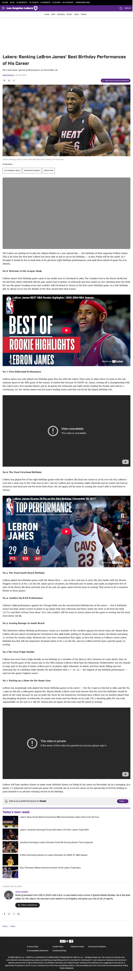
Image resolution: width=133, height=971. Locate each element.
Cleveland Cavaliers (32, 171)
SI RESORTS (46, 3)
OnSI (53, 15)
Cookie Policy (57, 947)
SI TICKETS (34, 3)
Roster (69, 15)
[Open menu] (3, 8)
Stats (76, 15)
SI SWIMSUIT (21, 3)
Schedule (61, 15)
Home (46, 15)
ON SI (12, 3)
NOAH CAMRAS (21, 892)
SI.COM (5, 3)
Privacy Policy (32, 947)
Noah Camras (8, 75)
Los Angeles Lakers (12, 171)
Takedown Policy (77, 947)
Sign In (128, 8)
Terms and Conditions (97, 947)
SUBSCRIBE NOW (83, 3)
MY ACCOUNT (68, 3)
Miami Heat (48, 171)
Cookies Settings (59, 951)
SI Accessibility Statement (37, 951)
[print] (18, 914)
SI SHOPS (56, 3)
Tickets (84, 15)
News (13, 926)
